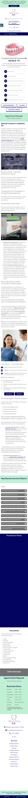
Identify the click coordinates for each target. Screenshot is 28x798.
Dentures (14, 748)
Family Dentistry (14, 752)
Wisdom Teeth (14, 766)
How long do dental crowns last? (10, 494)
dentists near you (10, 429)
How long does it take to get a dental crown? (13, 515)
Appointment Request (21, 796)
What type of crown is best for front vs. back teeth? (13, 511)
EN (9, 27)
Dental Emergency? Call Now (14, 22)
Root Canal (14, 761)
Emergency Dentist (14, 750)
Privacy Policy (17, 792)
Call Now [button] (9, 163)
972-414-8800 (15, 733)
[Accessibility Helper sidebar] (1, 25)
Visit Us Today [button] (14, 167)
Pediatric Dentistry (14, 757)
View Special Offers (14, 109)
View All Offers (14, 6)
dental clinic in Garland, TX (17, 457)
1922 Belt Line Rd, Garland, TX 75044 (15, 18)
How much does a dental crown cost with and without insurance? (13, 528)
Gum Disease (14, 755)
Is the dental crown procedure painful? (11, 502)
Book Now (18, 163)
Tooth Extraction (14, 764)
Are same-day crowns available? (10, 498)
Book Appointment (8, 105)
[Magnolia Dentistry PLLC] (14, 12)
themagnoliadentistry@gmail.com (15, 730)
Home (5, 34)
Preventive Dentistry (14, 759)
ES (11, 27)
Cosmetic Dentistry (14, 743)
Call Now (22, 105)
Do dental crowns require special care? (11, 519)
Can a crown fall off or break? (9, 523)
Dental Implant (14, 746)
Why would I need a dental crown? (10, 490)
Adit (20, 793)
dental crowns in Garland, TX (12, 139)
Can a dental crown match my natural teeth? (13, 506)
